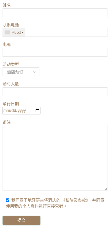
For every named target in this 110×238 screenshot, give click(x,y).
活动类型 (11, 64)
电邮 (7, 44)
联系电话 (12, 28)
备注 (7, 122)
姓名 (7, 5)
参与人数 (11, 84)
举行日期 (11, 104)
